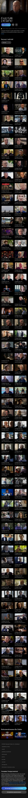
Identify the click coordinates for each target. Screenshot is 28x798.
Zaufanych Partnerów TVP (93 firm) (17, 783)
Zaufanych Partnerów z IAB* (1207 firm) (17, 782)
